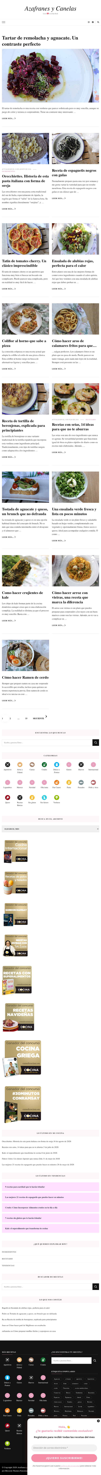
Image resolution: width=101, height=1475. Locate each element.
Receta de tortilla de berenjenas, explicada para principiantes (23, 425)
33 (28, 718)
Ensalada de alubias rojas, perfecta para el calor (73, 263)
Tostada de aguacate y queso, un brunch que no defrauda (25, 511)
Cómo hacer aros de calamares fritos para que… (74, 343)
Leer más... (8, 118)
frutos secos (58, 1402)
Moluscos (80, 1411)
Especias (57, 1397)
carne (85, 1383)
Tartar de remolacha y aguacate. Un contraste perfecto (40, 40)
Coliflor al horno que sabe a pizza (24, 343)
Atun (64, 1383)
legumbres (91, 1406)
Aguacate (57, 1379)
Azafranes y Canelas (50, 8)
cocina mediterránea (81, 1388)
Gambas (69, 1402)
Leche (80, 1406)
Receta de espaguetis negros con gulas (74, 172)
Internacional (68, 1406)
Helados (89, 1402)
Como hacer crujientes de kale (22, 595)
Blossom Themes (12, 1470)
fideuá (79, 1397)
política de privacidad (70, 1466)
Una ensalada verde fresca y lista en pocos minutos (74, 511)
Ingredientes (8, 171)
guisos (80, 1402)
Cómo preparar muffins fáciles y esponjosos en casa (34, 1331)
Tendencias (8, 1265)
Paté (74, 1415)
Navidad (91, 1411)
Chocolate (66, 1388)
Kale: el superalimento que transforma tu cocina (21, 1152)
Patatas (65, 1415)
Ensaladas (91, 1393)
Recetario (91, 420)
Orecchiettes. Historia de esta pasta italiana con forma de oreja (25, 180)
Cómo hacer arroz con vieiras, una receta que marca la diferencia (70, 597)
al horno (68, 1379)
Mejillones (68, 1411)
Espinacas (68, 1397)
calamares (75, 1383)
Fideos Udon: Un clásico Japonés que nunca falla (22, 1158)
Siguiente (38, 718)
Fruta (88, 1397)
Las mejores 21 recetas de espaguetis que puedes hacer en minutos (29, 1164)
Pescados (84, 1415)
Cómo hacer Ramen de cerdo (25, 677)
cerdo (55, 1388)
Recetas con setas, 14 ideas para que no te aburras (73, 427)
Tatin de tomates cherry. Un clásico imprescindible (24, 263)
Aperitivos (90, 1379)
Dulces (68, 1393)
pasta (55, 1415)
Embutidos (79, 1393)
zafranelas (6, 1331)
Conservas (57, 1393)
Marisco (56, 1411)
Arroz (56, 1383)
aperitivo (79, 1379)
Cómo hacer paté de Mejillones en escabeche (27, 1325)
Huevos (56, 1406)
